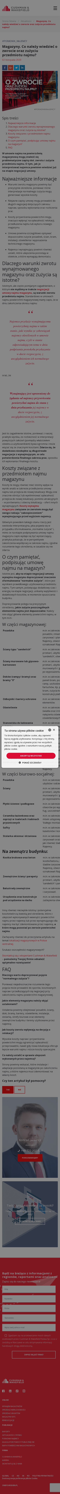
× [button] (54, 730)
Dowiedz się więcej (27, 749)
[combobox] (49, 730)
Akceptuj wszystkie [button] (31, 755)
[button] (30, 762)
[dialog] (29, 747)
